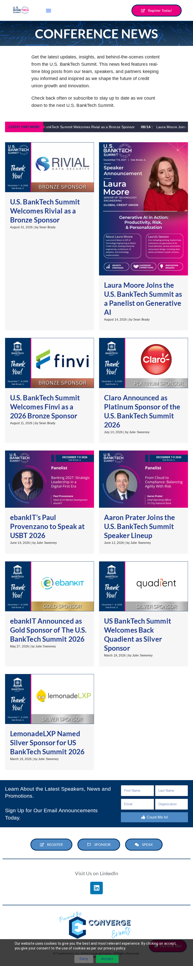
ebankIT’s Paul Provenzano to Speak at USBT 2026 (47, 526)
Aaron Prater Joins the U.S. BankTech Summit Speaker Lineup (139, 526)
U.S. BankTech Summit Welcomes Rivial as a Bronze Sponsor (70, 127)
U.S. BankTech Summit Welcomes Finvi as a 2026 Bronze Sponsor (45, 406)
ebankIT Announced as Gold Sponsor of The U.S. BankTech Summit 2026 (48, 630)
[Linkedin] (96, 888)
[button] (48, 10)
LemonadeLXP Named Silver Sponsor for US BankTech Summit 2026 (47, 742)
